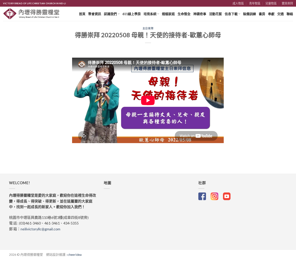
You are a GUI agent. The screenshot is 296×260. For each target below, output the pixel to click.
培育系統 (150, 14)
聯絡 (290, 14)
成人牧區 (238, 3)
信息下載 (231, 14)
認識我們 (110, 14)
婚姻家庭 (168, 14)
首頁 (82, 14)
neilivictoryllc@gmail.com (40, 229)
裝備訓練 (249, 14)
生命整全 (184, 14)
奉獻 (271, 14)
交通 (280, 14)
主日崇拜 (148, 28)
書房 (262, 14)
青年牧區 (254, 3)
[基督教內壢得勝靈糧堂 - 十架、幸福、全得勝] (31, 14)
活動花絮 (215, 14)
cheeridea (74, 254)
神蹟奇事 (199, 14)
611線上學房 (131, 14)
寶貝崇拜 (287, 3)
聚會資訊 (94, 14)
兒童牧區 (271, 3)
